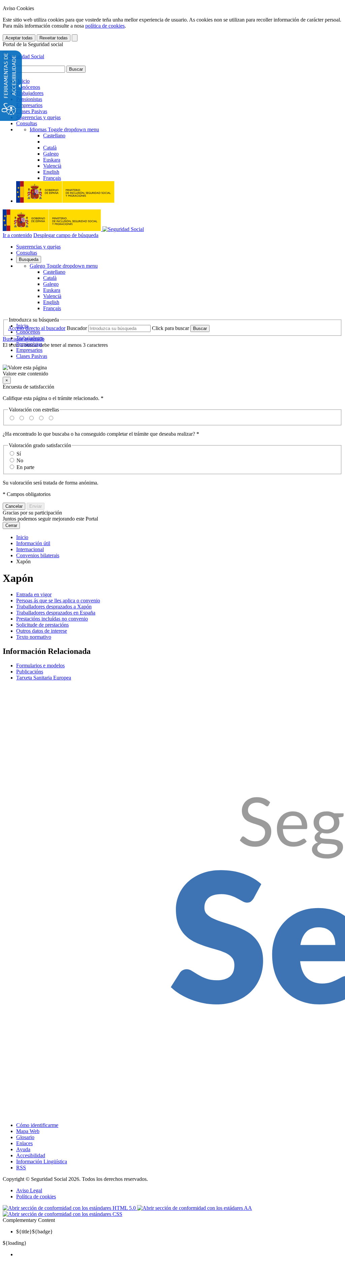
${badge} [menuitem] (34, 1231)
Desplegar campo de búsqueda (65, 235)
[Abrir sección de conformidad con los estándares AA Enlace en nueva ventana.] (194, 1208)
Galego (64, 266)
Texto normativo (33, 637)
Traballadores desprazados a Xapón (54, 606)
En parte (25, 467)
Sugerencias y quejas (38, 117)
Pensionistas (29, 99)
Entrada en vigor (34, 594)
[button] (172, 371)
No (20, 460)
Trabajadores (29, 93)
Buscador (77, 328)
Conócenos (28, 87)
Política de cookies (36, 1196)
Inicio (23, 81)
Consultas (26, 123)
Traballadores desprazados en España (55, 613)
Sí (19, 454)
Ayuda (23, 1149)
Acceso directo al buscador (36, 328)
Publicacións (29, 671)
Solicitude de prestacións (42, 625)
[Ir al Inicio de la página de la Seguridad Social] (23, 56)
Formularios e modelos (40, 665)
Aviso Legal (29, 1190)
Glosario (25, 1137)
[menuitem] (179, 1255)
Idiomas (64, 129)
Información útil (33, 543)
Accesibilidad (30, 1155)
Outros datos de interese (41, 631)
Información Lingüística (41, 1161)
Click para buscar (170, 328)
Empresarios (29, 105)
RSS (21, 1167)
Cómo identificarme (37, 1125)
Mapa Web (27, 1131)
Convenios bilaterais (37, 555)
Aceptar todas (19, 37)
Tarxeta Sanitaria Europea (43, 677)
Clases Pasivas (31, 111)
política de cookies (105, 26)
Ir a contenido (17, 235)
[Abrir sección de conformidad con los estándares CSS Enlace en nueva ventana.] (62, 1214)
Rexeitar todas (53, 37)
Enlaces (24, 1143)
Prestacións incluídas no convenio (52, 619)
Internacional (30, 549)
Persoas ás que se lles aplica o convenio (58, 600)
